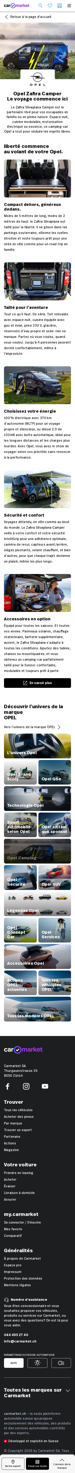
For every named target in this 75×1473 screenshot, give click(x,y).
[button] (68, 1390)
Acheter (10, 1180)
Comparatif (13, 1236)
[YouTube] (45, 1086)
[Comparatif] (59, 5)
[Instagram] (26, 1086)
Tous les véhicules (18, 1110)
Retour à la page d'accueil (30, 17)
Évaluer (9, 1186)
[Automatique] (14, 1363)
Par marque (13, 1123)
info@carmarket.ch (20, 1341)
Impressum (12, 1272)
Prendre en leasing (18, 1173)
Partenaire (12, 1137)
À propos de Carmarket (22, 1259)
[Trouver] (40, 5)
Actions (10, 1143)
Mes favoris (13, 1229)
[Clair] (37, 1363)
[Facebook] (7, 1086)
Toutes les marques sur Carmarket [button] (33, 1392)
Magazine (11, 1150)
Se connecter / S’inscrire (22, 1223)
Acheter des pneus (19, 1117)
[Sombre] (61, 1363)
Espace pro (13, 1265)
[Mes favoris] (50, 5)
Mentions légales (17, 1285)
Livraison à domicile (19, 1193)
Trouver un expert (18, 1130)
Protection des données (23, 1279)
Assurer (10, 1200)
